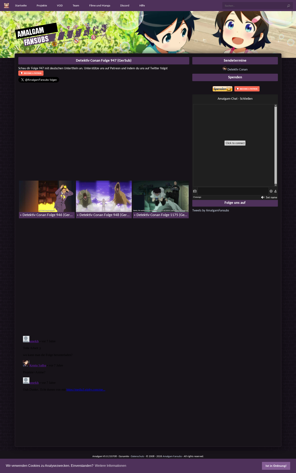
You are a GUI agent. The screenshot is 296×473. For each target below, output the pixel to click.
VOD (60, 5)
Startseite (21, 5)
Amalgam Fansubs (172, 456)
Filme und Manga (99, 5)
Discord (124, 5)
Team (76, 5)
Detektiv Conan (237, 69)
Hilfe (142, 5)
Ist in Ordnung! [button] (276, 465)
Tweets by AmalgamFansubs (210, 210)
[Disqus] (103, 273)
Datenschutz (137, 456)
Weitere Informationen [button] (110, 465)
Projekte (42, 5)
